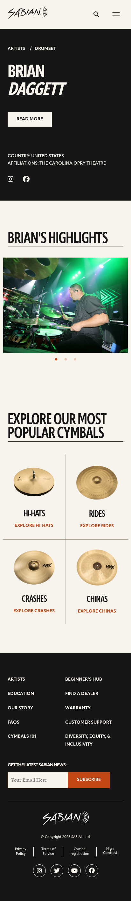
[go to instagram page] (10, 179)
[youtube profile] (74, 870)
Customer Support (88, 722)
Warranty (78, 708)
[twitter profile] (57, 870)
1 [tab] (56, 359)
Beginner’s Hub (83, 679)
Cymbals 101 (22, 736)
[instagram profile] (39, 870)
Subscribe (89, 779)
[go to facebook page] (26, 179)
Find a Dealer (81, 694)
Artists (16, 48)
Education (21, 694)
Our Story (20, 708)
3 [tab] (75, 359)
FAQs (13, 722)
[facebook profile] (92, 870)
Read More (30, 119)
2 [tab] (65, 359)
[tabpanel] (65, 305)
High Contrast (110, 851)
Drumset (45, 48)
